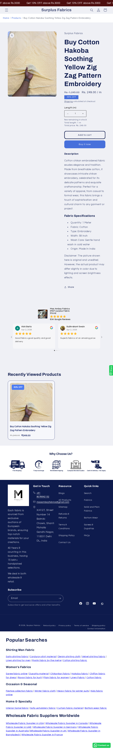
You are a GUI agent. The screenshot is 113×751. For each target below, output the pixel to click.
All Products (65, 500)
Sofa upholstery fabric (43, 708)
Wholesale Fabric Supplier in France (42, 734)
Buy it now (85, 144)
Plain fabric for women (56, 677)
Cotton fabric (94, 677)
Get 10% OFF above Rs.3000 (30, 3)
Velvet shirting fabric (93, 656)
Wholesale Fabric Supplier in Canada (66, 723)
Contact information (96, 628)
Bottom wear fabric (96, 708)
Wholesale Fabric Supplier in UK (48, 731)
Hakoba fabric (80, 673)
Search (88, 493)
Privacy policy (65, 625)
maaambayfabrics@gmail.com (53, 502)
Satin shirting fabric (17, 656)
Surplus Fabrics (33, 625)
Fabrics (88, 500)
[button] (6, 10)
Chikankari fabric (60, 673)
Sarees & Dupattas (89, 527)
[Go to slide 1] (54, 350)
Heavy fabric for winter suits (73, 691)
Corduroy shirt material (43, 656)
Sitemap (63, 507)
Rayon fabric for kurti (30, 677)
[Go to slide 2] (56, 350)
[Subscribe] (59, 598)
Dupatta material (39, 673)
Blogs (61, 493)
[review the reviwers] (51, 329)
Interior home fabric (17, 708)
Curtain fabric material (70, 708)
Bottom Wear (91, 518)
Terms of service (81, 625)
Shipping (68, 101)
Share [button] (71, 287)
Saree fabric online (17, 673)
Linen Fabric (78, 677)
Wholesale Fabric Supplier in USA (25, 723)
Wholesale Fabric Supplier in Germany (55, 727)
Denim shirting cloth (69, 656)
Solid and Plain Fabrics (91, 509)
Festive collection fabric (19, 691)
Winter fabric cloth (45, 691)
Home (6, 18)
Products (16, 18)
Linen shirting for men (18, 660)
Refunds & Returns (64, 516)
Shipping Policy (66, 535)
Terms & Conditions (64, 527)
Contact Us (64, 542)
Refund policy (49, 625)
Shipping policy (98, 625)
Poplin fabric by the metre (46, 660)
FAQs (87, 535)
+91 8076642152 (43, 495)
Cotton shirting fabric (75, 660)
